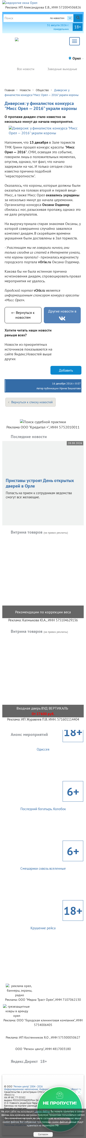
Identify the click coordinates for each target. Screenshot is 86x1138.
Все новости (25, 69)
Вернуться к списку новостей (32, 402)
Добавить (66, 370)
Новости (25, 90)
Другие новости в (62, 311)
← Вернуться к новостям (23, 315)
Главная (9, 90)
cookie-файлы (42, 1111)
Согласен (43, 1134)
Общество (42, 90)
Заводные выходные (62, 69)
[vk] (62, 318)
